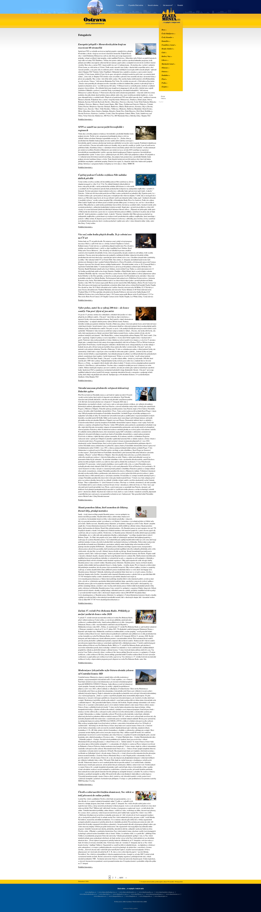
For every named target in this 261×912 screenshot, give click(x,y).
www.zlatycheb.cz (105, 894)
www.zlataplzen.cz (131, 896)
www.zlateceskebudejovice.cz (107, 892)
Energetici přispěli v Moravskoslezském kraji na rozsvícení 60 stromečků (102, 46)
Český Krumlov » (168, 37)
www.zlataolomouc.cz (173, 894)
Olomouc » (165, 67)
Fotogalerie (120, 5)
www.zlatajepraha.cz (145, 896)
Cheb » (164, 52)
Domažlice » (166, 41)
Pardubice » (166, 75)
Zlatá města (167, 19)
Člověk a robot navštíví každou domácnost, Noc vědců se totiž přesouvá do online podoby (106, 793)
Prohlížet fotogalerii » (85, 119)
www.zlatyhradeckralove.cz (88, 894)
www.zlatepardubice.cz (116, 896)
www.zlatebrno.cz (90, 892)
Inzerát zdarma (153, 5)
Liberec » (165, 60)
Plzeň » (164, 79)
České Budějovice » (168, 33)
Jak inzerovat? (168, 5)
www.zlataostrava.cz (100, 896)
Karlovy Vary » (167, 56)
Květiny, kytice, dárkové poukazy (123, 902)
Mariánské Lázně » (168, 64)
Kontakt (180, 5)
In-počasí (161, 101)
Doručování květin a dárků (140, 902)
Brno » (164, 29)
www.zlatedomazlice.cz (146, 892)
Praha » (164, 83)
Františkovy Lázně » (169, 45)
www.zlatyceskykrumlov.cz (127, 892)
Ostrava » (165, 71)
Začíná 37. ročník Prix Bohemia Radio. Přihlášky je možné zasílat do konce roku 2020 (104, 612)
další (121, 877)
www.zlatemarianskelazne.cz (155, 894)
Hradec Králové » (168, 48)
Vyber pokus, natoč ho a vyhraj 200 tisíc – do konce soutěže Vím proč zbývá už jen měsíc (103, 309)
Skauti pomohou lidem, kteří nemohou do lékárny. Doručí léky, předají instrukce (103, 509)
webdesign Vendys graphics (130, 908)
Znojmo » (165, 86)
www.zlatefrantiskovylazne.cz (165, 892)
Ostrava (95, 17)
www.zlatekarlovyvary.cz (121, 894)
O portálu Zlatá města (135, 5)
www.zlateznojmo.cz (160, 896)
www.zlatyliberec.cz (137, 894)
